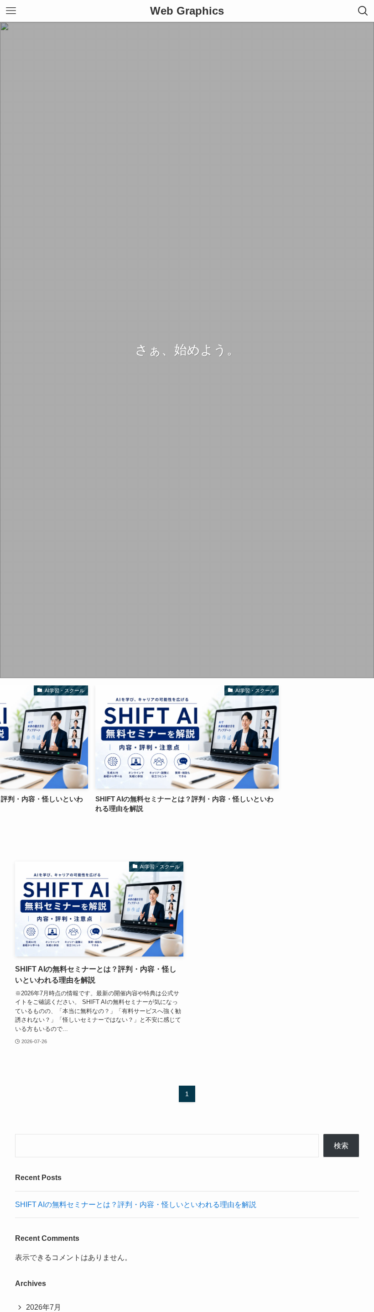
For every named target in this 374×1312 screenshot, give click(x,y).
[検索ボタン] (363, 11)
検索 (341, 1146)
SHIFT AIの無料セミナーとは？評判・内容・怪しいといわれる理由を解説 (135, 1204)
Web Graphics (187, 10)
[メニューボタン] (11, 11)
